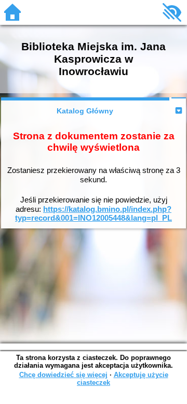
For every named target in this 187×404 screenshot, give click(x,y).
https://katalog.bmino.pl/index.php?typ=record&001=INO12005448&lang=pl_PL (93, 214)
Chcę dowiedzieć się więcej (63, 375)
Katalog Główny (85, 111)
